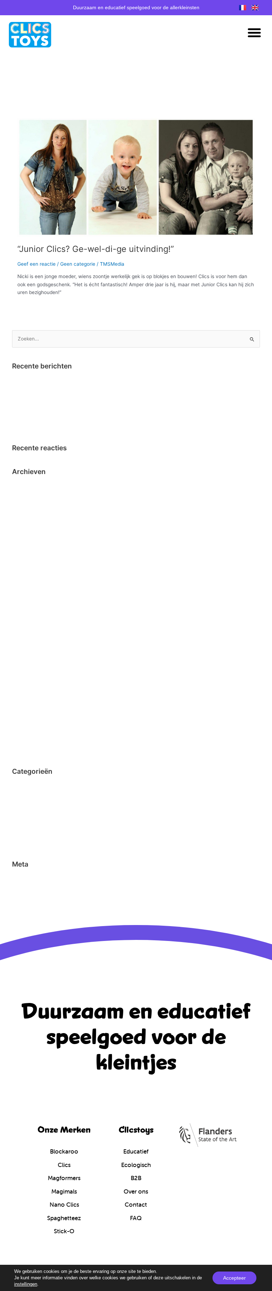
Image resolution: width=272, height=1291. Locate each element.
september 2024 (31, 497)
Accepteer (234, 1278)
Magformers (26, 819)
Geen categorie (77, 264)
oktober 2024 (27, 486)
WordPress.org (28, 911)
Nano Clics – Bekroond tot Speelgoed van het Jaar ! (71, 380)
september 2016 (30, 606)
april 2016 (23, 639)
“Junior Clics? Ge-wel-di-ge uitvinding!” (95, 249)
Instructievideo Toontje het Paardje (52, 391)
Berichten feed (29, 889)
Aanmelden (25, 878)
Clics (17, 797)
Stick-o (20, 841)
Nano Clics (24, 830)
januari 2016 (26, 661)
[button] (254, 32)
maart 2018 (25, 562)
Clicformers (25, 786)
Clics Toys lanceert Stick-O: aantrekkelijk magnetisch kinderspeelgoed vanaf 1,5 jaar (107, 424)
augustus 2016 (29, 617)
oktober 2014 (27, 704)
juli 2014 (21, 737)
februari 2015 (27, 671)
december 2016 (30, 573)
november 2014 (30, 693)
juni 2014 (22, 748)
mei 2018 (22, 551)
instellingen (25, 1284)
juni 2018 (22, 540)
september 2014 (30, 715)
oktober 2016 (27, 595)
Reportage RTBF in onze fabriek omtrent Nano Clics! (71, 402)
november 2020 (30, 508)
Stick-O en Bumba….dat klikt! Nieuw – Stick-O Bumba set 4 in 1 (83, 413)
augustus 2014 (29, 726)
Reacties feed (28, 900)
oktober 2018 (27, 529)
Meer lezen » (31, 307)
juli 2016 (21, 628)
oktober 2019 (27, 519)
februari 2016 (27, 650)
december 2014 (30, 682)
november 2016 (30, 584)
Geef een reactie (36, 264)
